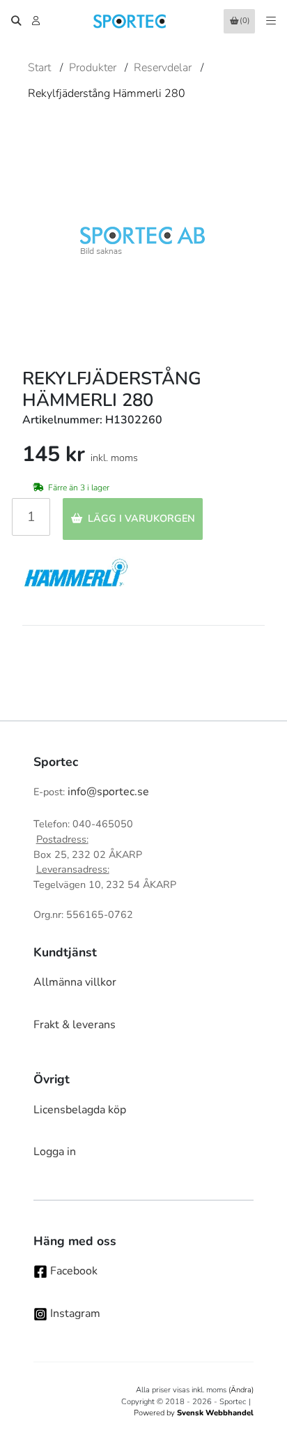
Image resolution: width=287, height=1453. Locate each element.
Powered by (194, 1413)
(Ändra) (241, 1390)
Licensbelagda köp (79, 1109)
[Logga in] (37, 21)
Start (39, 67)
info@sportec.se (108, 791)
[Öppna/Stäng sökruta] (16, 21)
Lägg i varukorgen (141, 518)
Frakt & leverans (74, 1024)
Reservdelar (163, 67)
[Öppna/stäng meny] (271, 21)
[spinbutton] (31, 516)
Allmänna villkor (74, 982)
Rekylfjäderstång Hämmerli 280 (106, 93)
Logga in (54, 1151)
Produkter (92, 67)
